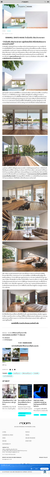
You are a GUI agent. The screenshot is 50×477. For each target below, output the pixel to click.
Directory (28, 441)
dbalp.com (22, 335)
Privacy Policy (43, 457)
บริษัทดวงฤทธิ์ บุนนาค (27, 373)
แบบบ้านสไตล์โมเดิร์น (7, 376)
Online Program (30, 438)
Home (4, 31)
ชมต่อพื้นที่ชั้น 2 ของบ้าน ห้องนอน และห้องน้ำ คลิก (25, 323)
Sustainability (6, 444)
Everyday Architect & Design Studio (23, 413)
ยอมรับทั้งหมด (44, 468)
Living (4, 432)
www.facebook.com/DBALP (9, 335)
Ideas (3, 438)
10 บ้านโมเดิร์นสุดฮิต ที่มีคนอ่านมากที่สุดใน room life (25, 346)
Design (4, 441)
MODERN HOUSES (27, 343)
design (36, 414)
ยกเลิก (36, 468)
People (27, 432)
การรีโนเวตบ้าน (21, 415)
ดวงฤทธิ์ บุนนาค (16, 373)
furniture (43, 414)
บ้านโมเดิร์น (36, 373)
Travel (27, 435)
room (10, 373)
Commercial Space (7, 435)
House (9, 31)
